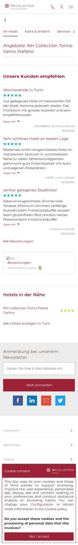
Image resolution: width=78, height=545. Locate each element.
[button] (4, 20)
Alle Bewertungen (18, 241)
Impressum (11, 430)
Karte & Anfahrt (37, 31)
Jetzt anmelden (39, 385)
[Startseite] (19, 6)
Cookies (9, 459)
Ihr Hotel (10, 31)
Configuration (42, 504)
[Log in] (64, 6)
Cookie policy (56, 509)
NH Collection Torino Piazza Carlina (25, 310)
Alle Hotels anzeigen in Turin (26, 323)
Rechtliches (11, 445)
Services (64, 31)
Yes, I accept (39, 536)
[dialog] (39, 503)
